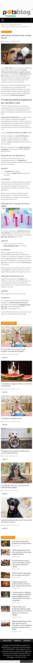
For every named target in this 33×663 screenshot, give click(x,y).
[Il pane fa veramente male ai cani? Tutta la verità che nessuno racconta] (16, 507)
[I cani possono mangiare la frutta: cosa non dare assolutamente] (16, 371)
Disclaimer (27, 640)
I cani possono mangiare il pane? (11, 418)
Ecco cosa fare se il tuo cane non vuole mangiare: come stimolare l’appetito (13, 350)
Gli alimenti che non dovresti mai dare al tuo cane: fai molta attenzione (15, 452)
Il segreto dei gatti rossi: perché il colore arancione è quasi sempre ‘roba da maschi (21, 584)
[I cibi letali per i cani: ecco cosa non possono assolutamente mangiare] (16, 472)
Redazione (17, 640)
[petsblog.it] (16, 13)
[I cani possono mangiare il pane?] (16, 405)
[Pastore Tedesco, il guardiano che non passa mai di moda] (5, 575)
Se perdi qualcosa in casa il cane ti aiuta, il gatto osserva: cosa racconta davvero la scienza (21, 563)
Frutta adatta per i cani (11, 246)
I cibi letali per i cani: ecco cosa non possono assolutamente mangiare (15, 486)
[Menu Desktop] (2, 20)
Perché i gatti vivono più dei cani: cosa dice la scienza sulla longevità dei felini (21, 552)
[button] (31, 20)
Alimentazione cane (6, 32)
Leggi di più (5, 357)
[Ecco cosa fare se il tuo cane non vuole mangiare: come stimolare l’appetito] (16, 336)
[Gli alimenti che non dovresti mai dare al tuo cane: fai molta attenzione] (16, 438)
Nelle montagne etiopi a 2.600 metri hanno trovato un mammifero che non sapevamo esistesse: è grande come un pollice (22, 625)
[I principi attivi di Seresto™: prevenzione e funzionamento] (5, 543)
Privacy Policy (7, 640)
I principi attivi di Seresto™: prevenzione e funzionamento (21, 542)
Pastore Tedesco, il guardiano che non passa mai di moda (21, 574)
